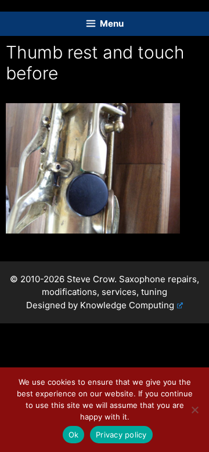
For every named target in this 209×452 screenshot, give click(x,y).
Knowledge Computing (127, 305)
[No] (194, 409)
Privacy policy (121, 434)
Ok (74, 434)
